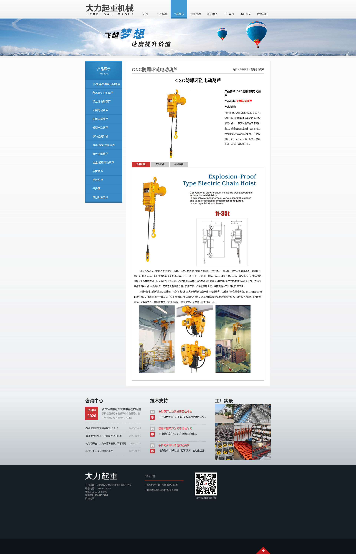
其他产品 (160, 164)
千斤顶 (96, 188)
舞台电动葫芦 (100, 153)
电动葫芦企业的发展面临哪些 (175, 411)
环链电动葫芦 (100, 110)
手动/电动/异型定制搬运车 (106, 86)
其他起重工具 (100, 197)
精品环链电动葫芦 (103, 92)
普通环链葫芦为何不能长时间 (175, 428)
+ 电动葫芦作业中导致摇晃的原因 (161, 485)
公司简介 (162, 14)
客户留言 (245, 14)
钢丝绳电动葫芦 (102, 101)
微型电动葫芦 (100, 127)
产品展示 (179, 14)
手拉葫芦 (98, 171)
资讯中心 (212, 14)
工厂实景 (229, 14)
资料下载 (150, 476)
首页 (145, 14)
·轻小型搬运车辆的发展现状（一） (102, 428)
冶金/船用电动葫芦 (103, 162)
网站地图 (89, 498)
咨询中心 (94, 400)
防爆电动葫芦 (100, 118)
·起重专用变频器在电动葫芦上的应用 (103, 436)
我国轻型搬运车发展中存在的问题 (121, 409)
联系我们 (262, 14)
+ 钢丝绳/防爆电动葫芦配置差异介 (161, 490)
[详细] (128, 418)
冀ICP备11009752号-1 (96, 495)
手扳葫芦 (98, 179)
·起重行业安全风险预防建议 (99, 451)
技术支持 (178, 164)
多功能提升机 (100, 136)
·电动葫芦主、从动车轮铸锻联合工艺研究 (105, 443)
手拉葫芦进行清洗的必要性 (173, 445)
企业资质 (195, 14)
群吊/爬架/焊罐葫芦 (104, 145)
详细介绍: (141, 164)
